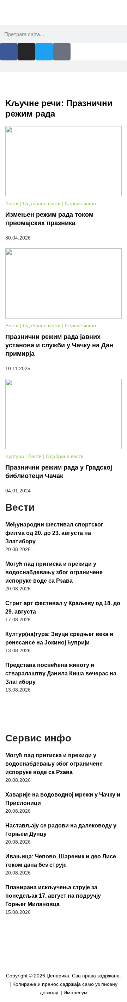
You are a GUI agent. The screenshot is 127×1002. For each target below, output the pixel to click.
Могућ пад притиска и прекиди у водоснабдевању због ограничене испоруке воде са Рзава (54, 572)
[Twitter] (44, 51)
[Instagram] (26, 51)
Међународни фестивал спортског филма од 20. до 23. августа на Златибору (54, 533)
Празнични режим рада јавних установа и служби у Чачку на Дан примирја (59, 345)
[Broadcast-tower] (62, 51)
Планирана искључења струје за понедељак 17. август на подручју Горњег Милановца (53, 895)
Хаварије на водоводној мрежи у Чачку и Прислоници (62, 799)
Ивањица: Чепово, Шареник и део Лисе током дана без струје (60, 860)
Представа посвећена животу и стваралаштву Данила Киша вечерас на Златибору (60, 673)
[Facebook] (9, 51)
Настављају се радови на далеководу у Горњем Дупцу (60, 830)
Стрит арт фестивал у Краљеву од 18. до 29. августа (62, 607)
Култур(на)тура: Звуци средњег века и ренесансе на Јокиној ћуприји (59, 638)
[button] (63, 66)
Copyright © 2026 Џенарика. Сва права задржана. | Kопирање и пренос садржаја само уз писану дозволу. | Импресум (63, 984)
